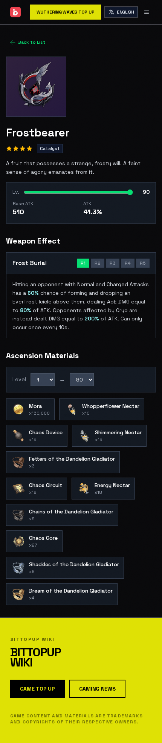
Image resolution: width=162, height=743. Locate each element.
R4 (128, 263)
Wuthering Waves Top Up (66, 12)
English (125, 12)
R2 (98, 263)
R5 (143, 263)
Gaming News (97, 688)
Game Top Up (37, 688)
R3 (113, 263)
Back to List (32, 42)
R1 (83, 263)
